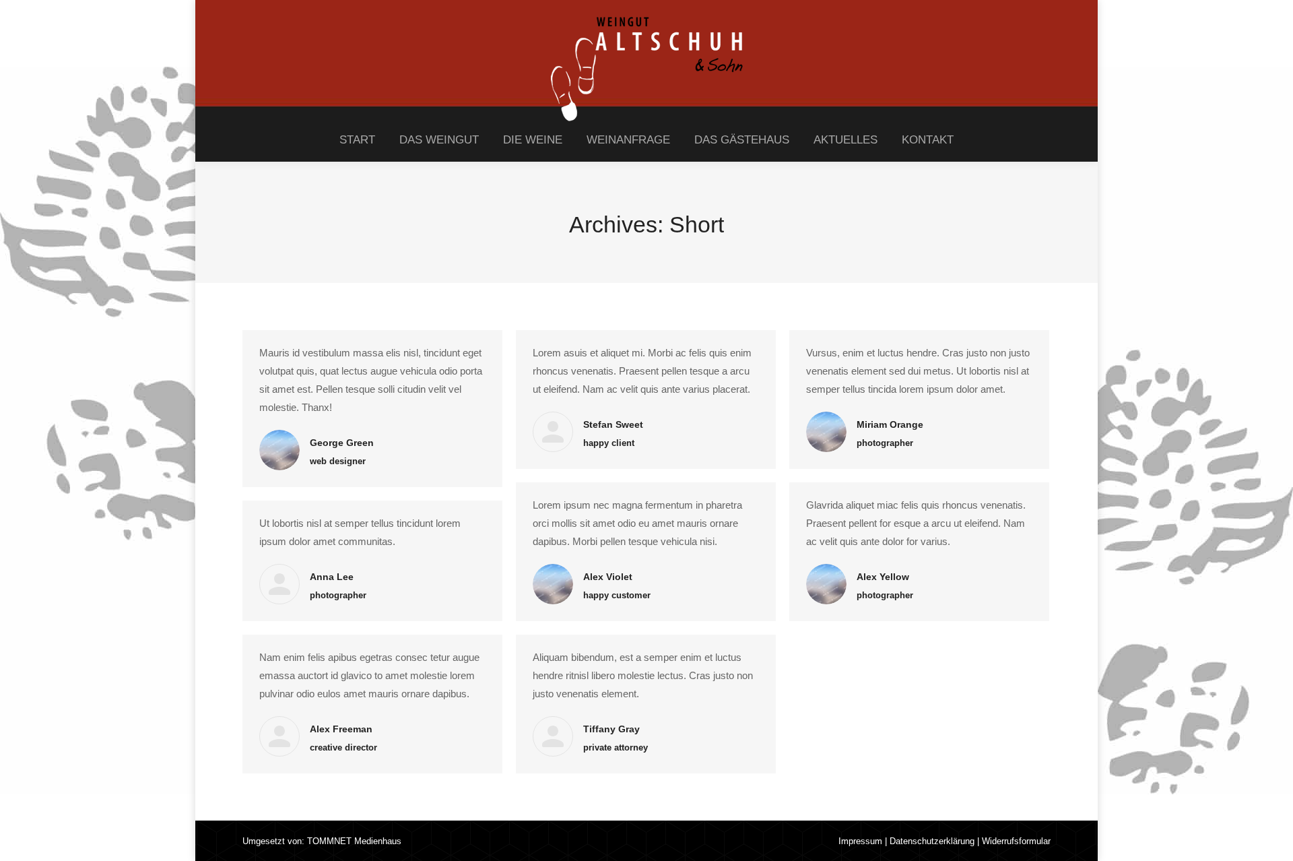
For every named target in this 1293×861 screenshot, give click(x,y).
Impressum (860, 841)
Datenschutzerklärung (932, 841)
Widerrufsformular (1016, 841)
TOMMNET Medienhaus (354, 841)
